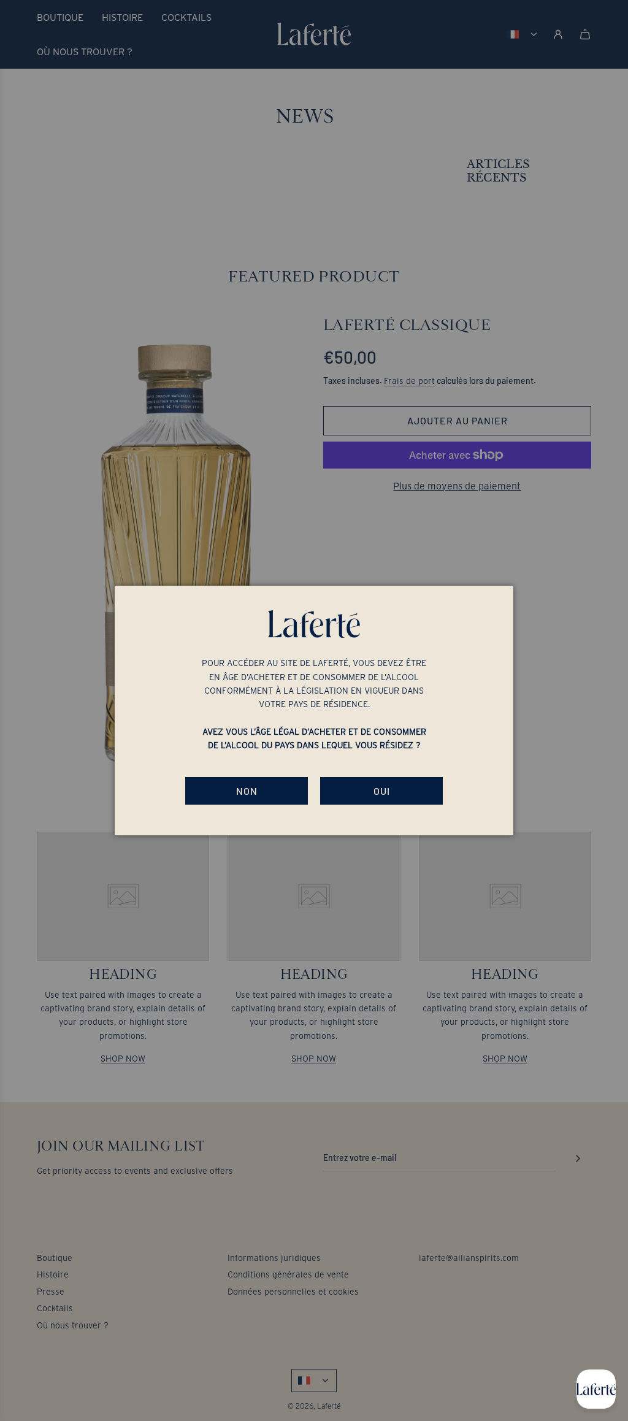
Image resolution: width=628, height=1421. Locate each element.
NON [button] (247, 791)
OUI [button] (381, 791)
